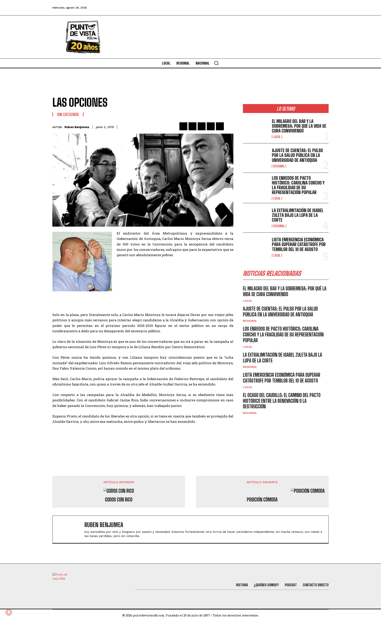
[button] (216, 63)
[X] (192, 126)
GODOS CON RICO (118, 499)
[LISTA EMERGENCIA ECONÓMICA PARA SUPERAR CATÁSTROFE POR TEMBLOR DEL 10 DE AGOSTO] (256, 247)
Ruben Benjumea (76, 127)
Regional (279, 166)
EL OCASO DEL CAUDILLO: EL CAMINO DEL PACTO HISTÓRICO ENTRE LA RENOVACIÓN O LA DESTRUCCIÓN (281, 400)
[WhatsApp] (211, 126)
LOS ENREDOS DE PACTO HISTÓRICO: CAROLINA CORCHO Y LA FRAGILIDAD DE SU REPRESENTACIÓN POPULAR (298, 185)
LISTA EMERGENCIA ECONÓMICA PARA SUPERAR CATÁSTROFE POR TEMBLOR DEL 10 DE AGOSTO (299, 244)
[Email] (220, 126)
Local (277, 136)
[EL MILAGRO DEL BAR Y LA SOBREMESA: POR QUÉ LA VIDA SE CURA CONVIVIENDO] (256, 128)
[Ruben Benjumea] (70, 529)
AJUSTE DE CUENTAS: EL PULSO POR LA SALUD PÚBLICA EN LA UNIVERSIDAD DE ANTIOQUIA (297, 155)
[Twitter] (281, 7)
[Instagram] (302, 7)
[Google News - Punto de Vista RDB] (142, 438)
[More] (229, 126)
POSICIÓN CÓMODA (262, 499)
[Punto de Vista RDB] (83, 36)
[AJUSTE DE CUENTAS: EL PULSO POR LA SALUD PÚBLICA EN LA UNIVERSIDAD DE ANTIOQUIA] (256, 158)
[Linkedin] (202, 126)
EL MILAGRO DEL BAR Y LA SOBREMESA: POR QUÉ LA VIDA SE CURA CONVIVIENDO (299, 126)
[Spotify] (324, 7)
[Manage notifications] (9, 612)
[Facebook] (270, 7)
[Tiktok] (292, 7)
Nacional (250, 412)
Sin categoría (68, 114)
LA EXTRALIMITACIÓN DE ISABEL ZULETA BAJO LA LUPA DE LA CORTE (297, 215)
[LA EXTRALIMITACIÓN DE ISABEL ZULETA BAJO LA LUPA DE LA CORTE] (256, 217)
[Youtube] (313, 7)
